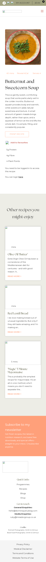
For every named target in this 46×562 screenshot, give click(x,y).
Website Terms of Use (23, 558)
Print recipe (17, 134)
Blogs (23, 493)
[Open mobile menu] (42, 11)
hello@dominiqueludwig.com (23, 511)
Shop (23, 498)
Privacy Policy (23, 544)
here (21, 177)
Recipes (23, 489)
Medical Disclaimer (23, 549)
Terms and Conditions (23, 553)
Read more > (14, 276)
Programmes (23, 484)
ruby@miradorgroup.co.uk (23, 517)
